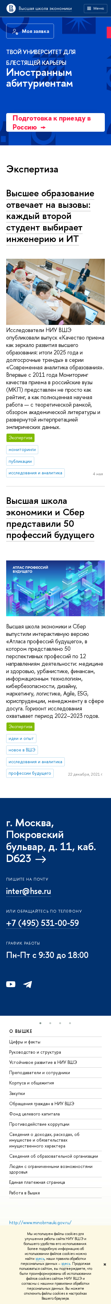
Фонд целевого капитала (34, 1114)
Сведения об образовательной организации (53, 1156)
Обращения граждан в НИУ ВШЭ (41, 1103)
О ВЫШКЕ (21, 1031)
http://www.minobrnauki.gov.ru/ (40, 1222)
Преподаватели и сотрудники (39, 1072)
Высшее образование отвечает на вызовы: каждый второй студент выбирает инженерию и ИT (50, 215)
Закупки (17, 1093)
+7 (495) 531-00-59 (42, 922)
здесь (39, 1258)
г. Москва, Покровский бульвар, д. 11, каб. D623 (51, 840)
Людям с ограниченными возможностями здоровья (50, 1169)
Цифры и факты (24, 1042)
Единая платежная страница (37, 1182)
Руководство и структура (35, 1052)
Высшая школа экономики (45, 8)
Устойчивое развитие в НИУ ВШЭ (43, 1062)
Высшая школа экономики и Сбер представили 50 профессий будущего (50, 517)
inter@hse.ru (28, 890)
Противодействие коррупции (39, 1124)
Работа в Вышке (24, 1193)
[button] (40, 1023)
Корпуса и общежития (31, 1083)
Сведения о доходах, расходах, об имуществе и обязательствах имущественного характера (44, 1139)
